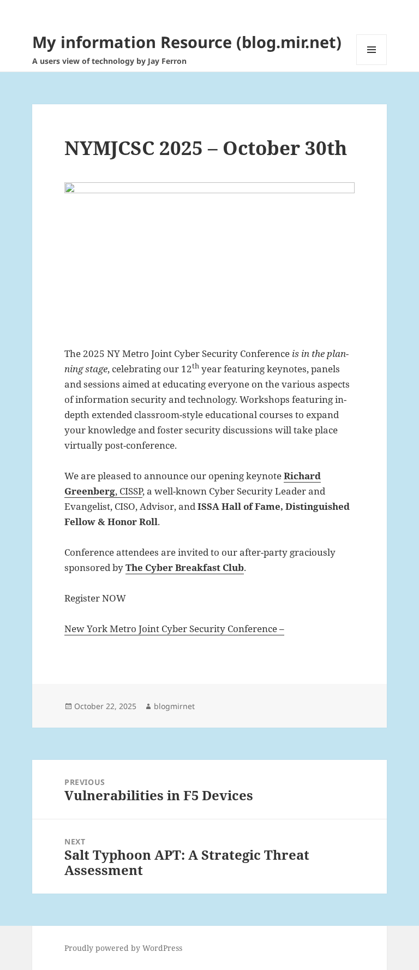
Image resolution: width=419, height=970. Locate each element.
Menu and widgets (372, 64)
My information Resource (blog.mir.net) (187, 41)
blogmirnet (174, 706)
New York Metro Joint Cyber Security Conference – (174, 628)
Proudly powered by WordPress (123, 948)
